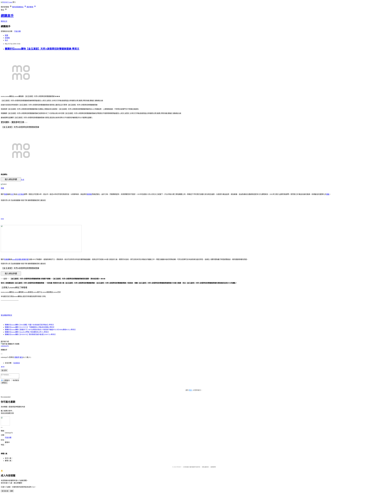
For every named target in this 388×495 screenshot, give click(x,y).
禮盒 (327, 194)
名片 (6, 40)
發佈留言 (4, 383)
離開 (11, 491)
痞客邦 (16, 357)
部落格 (7, 38)
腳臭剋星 (25, 259)
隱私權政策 (205, 467)
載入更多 (4, 370)
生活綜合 (16, 363)
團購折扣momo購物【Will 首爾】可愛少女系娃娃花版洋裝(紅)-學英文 (29, 325)
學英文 (9, 315)
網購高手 (7, 15)
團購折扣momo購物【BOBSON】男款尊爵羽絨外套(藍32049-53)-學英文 (30, 334)
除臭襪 (6, 259)
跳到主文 (4, 21)
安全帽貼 (18, 259)
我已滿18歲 (5, 491)
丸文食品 (20, 194)
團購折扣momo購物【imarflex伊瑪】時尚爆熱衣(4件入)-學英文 (27, 332)
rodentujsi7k (5, 346)
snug (2, 218)
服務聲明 (213, 467)
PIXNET (179, 467)
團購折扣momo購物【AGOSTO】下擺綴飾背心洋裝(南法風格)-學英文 (29, 327)
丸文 (22, 179)
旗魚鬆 (89, 194)
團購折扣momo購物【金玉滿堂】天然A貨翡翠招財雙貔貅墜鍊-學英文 (42, 48)
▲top (2, 366)
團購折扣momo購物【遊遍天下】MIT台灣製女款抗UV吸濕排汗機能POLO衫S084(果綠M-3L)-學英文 (40, 329)
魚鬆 (2, 188)
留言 (21, 357)
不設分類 (17, 31)
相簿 (6, 35)
